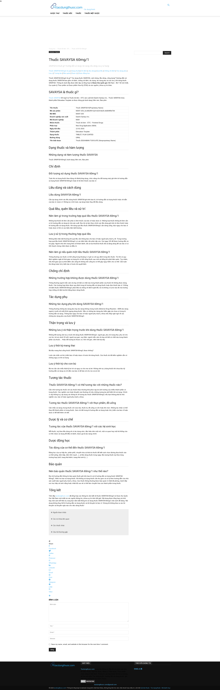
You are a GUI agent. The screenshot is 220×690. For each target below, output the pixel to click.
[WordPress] (141, 669)
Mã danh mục (166, 688)
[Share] (140, 669)
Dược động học (84, 73)
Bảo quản (66, 73)
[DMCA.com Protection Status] (88, 682)
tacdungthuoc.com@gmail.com (105, 684)
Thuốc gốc (67, 13)
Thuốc (78, 13)
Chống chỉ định (109, 71)
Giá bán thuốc (145, 688)
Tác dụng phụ (121, 71)
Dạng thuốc (76, 71)
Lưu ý (51, 73)
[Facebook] (134, 669)
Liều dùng (91, 71)
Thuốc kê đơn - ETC (63, 49)
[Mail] (136, 669)
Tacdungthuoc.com (88, 669)
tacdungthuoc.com (62, 496)
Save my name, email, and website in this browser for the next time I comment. (79, 644)
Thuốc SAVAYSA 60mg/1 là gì (59, 71)
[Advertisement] (58, 30)
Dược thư (54, 13)
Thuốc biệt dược (92, 13)
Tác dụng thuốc (156, 688)
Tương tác (58, 73)
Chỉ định (84, 71)
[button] (168, 5)
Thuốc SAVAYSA (55, 98)
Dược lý (74, 73)
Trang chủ (52, 49)
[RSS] (138, 669)
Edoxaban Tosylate (54, 52)
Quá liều (100, 71)
